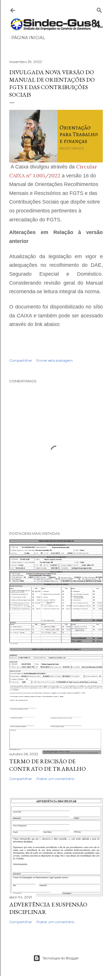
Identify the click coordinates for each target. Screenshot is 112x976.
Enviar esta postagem (54, 360)
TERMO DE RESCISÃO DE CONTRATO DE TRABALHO (47, 765)
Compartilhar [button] (20, 360)
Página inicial (28, 37)
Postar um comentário (55, 778)
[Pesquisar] (99, 9)
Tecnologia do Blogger (61, 958)
